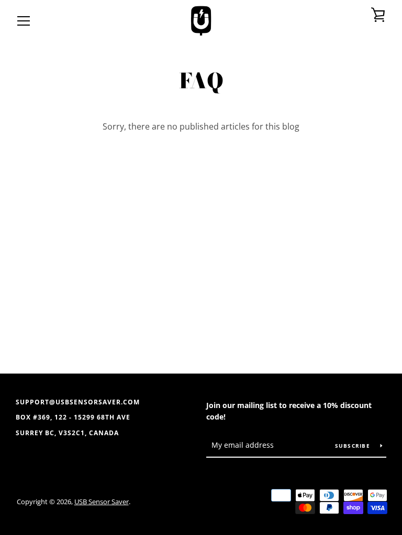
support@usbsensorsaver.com (78, 402)
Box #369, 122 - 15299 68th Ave (73, 417)
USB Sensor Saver (101, 501)
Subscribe (354, 445)
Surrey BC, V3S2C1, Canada (67, 432)
